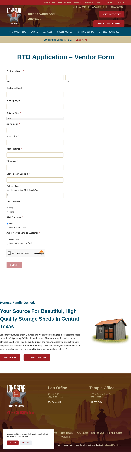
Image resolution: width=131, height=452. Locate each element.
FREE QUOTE (117, 7)
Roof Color (13, 136)
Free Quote (10, 357)
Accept (13, 443)
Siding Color (13, 124)
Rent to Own (49, 2)
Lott (11, 208)
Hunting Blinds (85, 32)
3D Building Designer (109, 23)
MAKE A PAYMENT (99, 7)
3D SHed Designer (36, 357)
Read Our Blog (80, 445)
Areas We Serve (64, 2)
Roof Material (14, 149)
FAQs (99, 2)
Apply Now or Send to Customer (23, 233)
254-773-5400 (95, 402)
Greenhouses (64, 32)
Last (67, 82)
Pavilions (65, 437)
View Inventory (112, 14)
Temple (12, 212)
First (8, 82)
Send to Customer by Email (20, 243)
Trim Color (12, 161)
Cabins (34, 32)
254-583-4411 (79, 7)
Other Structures (109, 32)
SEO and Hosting (95, 445)
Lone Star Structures (17, 228)
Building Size (14, 113)
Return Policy (68, 445)
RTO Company (15, 217)
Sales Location (14, 202)
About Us (78, 2)
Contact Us (108, 2)
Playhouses (82, 433)
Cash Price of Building (18, 174)
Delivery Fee (13, 186)
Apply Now (14, 239)
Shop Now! (81, 40)
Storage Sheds (17, 32)
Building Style (14, 100)
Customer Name (15, 71)
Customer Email (15, 88)
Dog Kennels (97, 433)
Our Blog (89, 2)
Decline (25, 443)
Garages (47, 32)
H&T (11, 223)
